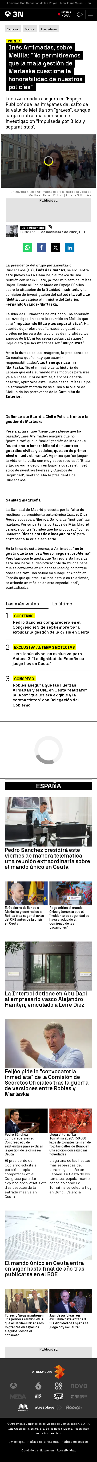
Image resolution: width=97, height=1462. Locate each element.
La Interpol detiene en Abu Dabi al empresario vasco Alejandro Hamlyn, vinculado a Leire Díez (46, 999)
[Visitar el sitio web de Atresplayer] (48, 1407)
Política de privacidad (43, 1441)
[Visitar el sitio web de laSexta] (38, 1386)
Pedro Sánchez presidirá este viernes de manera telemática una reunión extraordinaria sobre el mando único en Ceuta (47, 858)
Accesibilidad (66, 1450)
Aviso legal (17, 1441)
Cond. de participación (37, 1450)
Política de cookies (75, 1441)
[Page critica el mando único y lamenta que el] (70, 893)
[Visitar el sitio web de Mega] (18, 1396)
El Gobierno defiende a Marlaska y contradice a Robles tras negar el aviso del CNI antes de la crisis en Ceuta (24, 916)
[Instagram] (49, 227)
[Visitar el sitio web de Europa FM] (79, 1396)
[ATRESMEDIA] (48, 1372)
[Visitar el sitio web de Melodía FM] (23, 1407)
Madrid (30, 29)
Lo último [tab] (62, 604)
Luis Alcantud (32, 228)
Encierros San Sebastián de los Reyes (32, 3)
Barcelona (49, 29)
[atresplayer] (79, 14)
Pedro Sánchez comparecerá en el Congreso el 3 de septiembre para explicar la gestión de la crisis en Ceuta (51, 627)
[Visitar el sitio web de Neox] (58, 1386)
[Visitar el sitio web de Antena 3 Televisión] (18, 1386)
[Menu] (91, 14)
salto (61, 294)
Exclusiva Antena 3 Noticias (44, 647)
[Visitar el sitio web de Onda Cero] (58, 1396)
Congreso (24, 679)
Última (66, 14)
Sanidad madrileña (62, 289)
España (48, 786)
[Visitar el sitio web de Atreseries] (38, 1396)
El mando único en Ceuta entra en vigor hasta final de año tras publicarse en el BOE (44, 1268)
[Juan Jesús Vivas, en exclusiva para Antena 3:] (70, 1301)
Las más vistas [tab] (22, 604)
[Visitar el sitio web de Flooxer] (74, 1407)
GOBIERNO (23, 616)
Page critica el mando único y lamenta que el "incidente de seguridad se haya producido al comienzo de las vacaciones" (69, 918)
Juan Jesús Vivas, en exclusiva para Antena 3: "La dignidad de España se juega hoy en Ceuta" (48, 658)
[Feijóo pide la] (48, 1043)
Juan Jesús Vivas (71, 3)
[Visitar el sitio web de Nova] (79, 1386)
